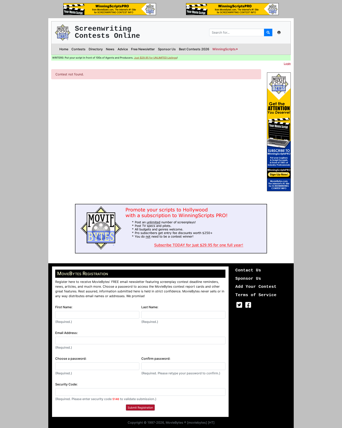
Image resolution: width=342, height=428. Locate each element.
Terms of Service (255, 295)
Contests (78, 49)
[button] (279, 32)
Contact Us (248, 270)
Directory (96, 49)
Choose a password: (70, 358)
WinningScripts (224, 49)
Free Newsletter (143, 49)
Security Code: (66, 384)
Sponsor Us (167, 49)
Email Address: (66, 333)
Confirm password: (155, 358)
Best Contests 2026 (194, 49)
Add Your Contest (255, 286)
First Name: (63, 307)
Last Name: (149, 307)
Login (287, 63)
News (110, 49)
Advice (123, 49)
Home (63, 49)
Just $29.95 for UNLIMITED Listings (155, 57)
